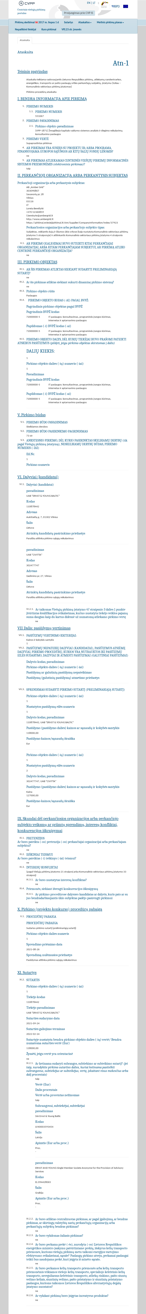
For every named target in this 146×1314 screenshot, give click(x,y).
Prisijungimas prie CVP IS (78, 13)
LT (94, 3)
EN (88, 3)
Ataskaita (25, 40)
